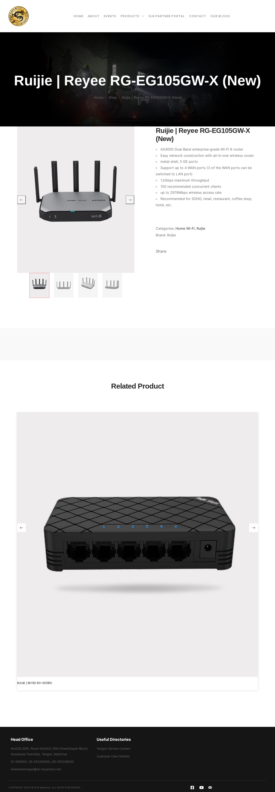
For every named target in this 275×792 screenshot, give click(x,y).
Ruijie (201, 228)
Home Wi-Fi (185, 228)
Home (98, 97)
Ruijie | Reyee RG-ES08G (34, 683)
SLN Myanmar (42, 787)
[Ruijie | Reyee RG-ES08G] (137, 544)
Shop (112, 97)
